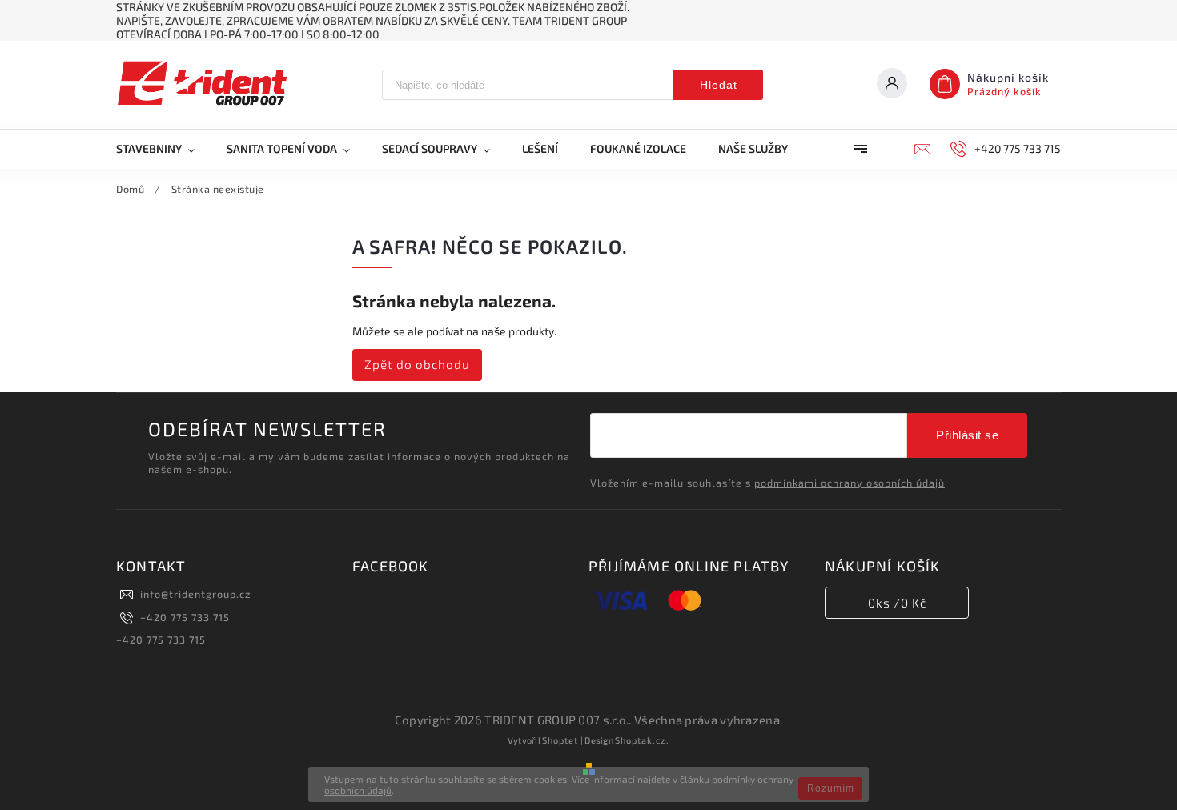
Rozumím (830, 788)
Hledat (718, 84)
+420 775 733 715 (185, 617)
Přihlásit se (967, 435)
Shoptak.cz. (642, 740)
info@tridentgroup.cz (195, 593)
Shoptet (560, 740)
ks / (897, 602)
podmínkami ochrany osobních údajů (849, 482)
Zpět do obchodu (417, 364)
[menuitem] (163, 149)
